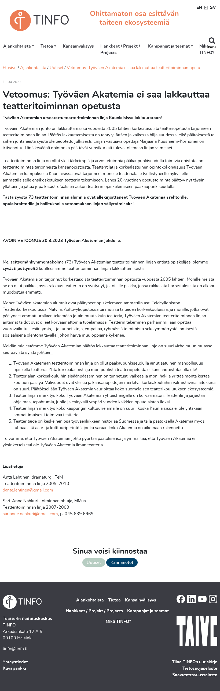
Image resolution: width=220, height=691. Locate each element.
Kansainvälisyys (78, 46)
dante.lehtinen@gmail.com (28, 490)
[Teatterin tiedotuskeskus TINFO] (39, 20)
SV (213, 7)
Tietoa (47, 46)
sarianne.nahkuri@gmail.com (30, 514)
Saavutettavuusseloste (194, 675)
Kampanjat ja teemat (169, 46)
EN (199, 7)
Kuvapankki (14, 668)
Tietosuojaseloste (199, 668)
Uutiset (56, 68)
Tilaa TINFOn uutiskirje (194, 662)
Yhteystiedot (15, 662)
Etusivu (10, 68)
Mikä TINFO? (206, 49)
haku (212, 47)
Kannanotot (122, 562)
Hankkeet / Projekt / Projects (120, 49)
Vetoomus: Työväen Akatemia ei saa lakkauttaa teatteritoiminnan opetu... (135, 68)
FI (206, 7)
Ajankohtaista (17, 46)
